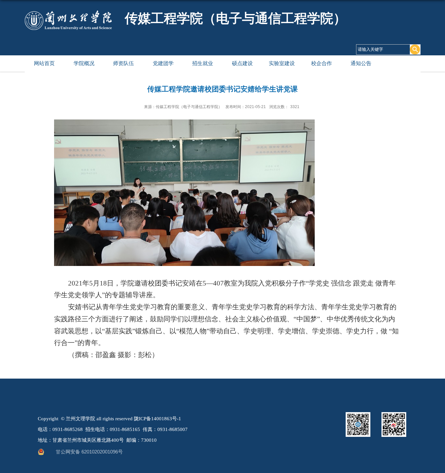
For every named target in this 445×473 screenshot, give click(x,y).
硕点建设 (242, 63)
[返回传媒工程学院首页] (68, 19)
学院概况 (84, 63)
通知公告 (361, 63)
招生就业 (202, 63)
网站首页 (44, 63)
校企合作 (321, 63)
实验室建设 (282, 63)
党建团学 (163, 63)
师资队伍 (123, 63)
